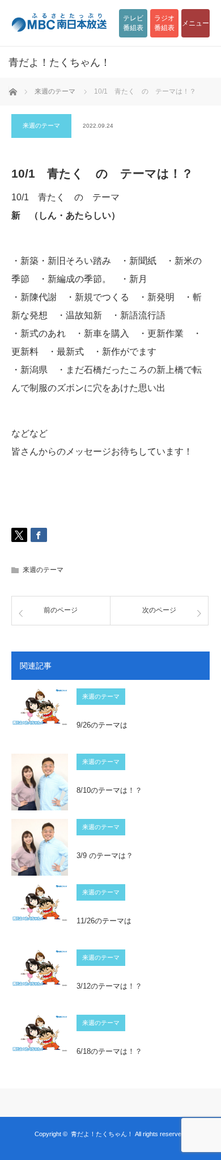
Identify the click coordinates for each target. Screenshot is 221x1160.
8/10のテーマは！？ (109, 790)
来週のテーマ (41, 125)
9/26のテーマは (102, 725)
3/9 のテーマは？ (104, 855)
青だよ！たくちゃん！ (102, 1133)
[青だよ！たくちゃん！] (93, 62)
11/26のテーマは (103, 921)
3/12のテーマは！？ (109, 986)
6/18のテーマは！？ (109, 1051)
